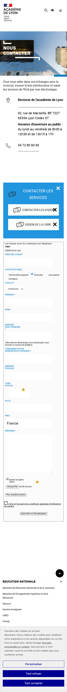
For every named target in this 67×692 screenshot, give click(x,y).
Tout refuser (33, 674)
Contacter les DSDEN (38, 210)
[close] (54, 209)
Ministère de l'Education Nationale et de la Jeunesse (28, 587)
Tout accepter (33, 683)
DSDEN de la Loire (38, 224)
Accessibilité (52, 10)
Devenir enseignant (12, 609)
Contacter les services (38, 194)
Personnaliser (33, 664)
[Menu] (60, 10)
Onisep (6, 621)
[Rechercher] (46, 10)
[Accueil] (12, 12)
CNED (5, 615)
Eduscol (7, 603)
